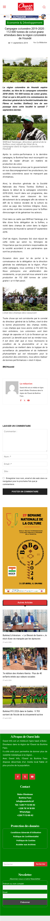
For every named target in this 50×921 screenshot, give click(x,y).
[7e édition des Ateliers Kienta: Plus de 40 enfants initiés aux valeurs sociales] (25, 658)
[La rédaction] (12, 391)
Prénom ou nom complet (13, 884)
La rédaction (26, 383)
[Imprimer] (38, 49)
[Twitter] (20, 49)
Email (5, 892)
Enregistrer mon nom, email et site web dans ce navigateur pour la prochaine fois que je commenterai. (25, 481)
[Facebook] (13, 49)
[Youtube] (28, 400)
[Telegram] (32, 49)
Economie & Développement (24, 22)
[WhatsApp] (26, 49)
